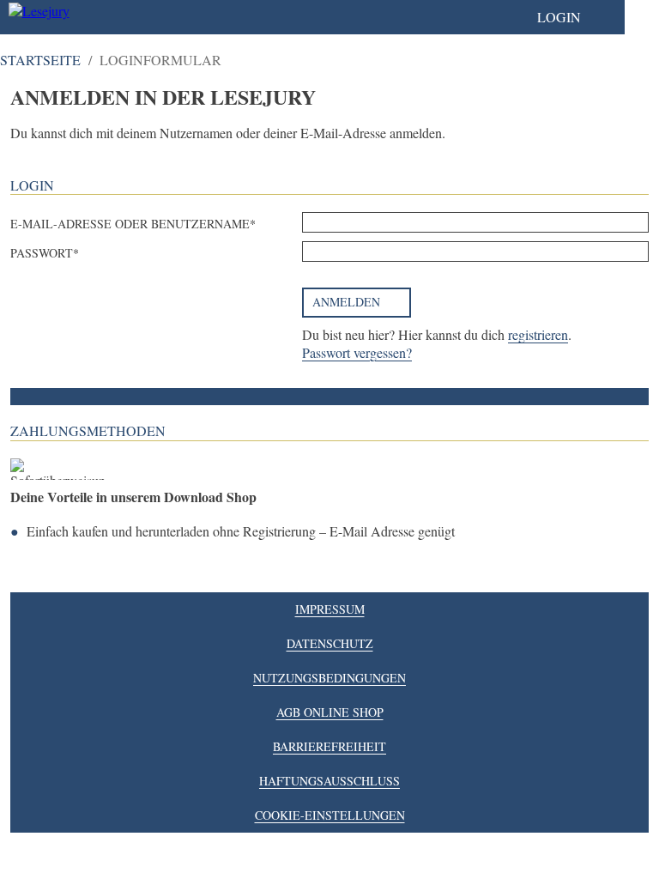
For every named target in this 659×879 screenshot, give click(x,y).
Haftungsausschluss (329, 781)
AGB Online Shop (330, 712)
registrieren (538, 334)
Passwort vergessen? (357, 352)
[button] (576, 17)
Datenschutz (330, 643)
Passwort (41, 253)
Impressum (330, 609)
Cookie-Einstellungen (330, 815)
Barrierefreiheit (329, 746)
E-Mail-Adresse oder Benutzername (130, 223)
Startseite (40, 60)
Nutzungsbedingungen (329, 678)
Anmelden (346, 302)
